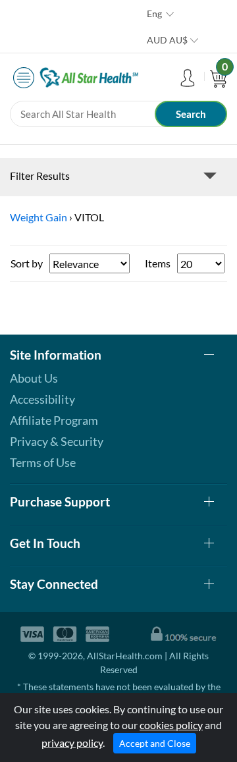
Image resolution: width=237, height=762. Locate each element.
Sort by (27, 263)
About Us (34, 378)
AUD (167, 39)
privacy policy (72, 742)
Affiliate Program (54, 420)
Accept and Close (154, 743)
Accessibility (42, 399)
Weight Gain (38, 217)
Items (158, 263)
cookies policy (171, 725)
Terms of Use (43, 462)
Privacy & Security (56, 441)
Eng (154, 13)
